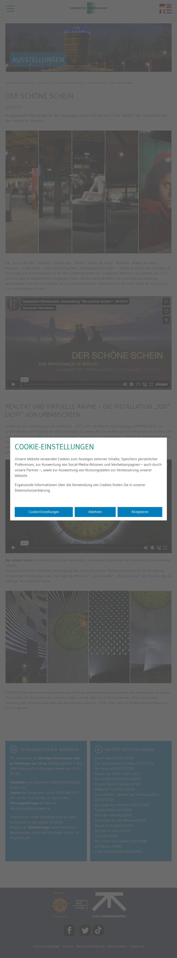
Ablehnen (95, 512)
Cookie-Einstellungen (44, 512)
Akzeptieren (139, 512)
